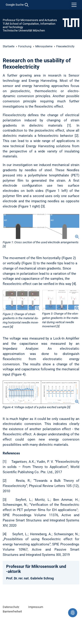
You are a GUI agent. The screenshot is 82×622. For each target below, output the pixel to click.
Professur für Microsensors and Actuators (30, 20)
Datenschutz (11, 607)
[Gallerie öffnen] (21, 300)
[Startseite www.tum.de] (71, 22)
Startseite (8, 46)
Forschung (24, 46)
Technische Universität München (24, 30)
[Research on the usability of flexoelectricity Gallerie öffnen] (41, 225)
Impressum (35, 607)
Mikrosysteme (43, 46)
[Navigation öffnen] (74, 5)
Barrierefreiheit (12, 611)
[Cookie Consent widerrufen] (72, 612)
